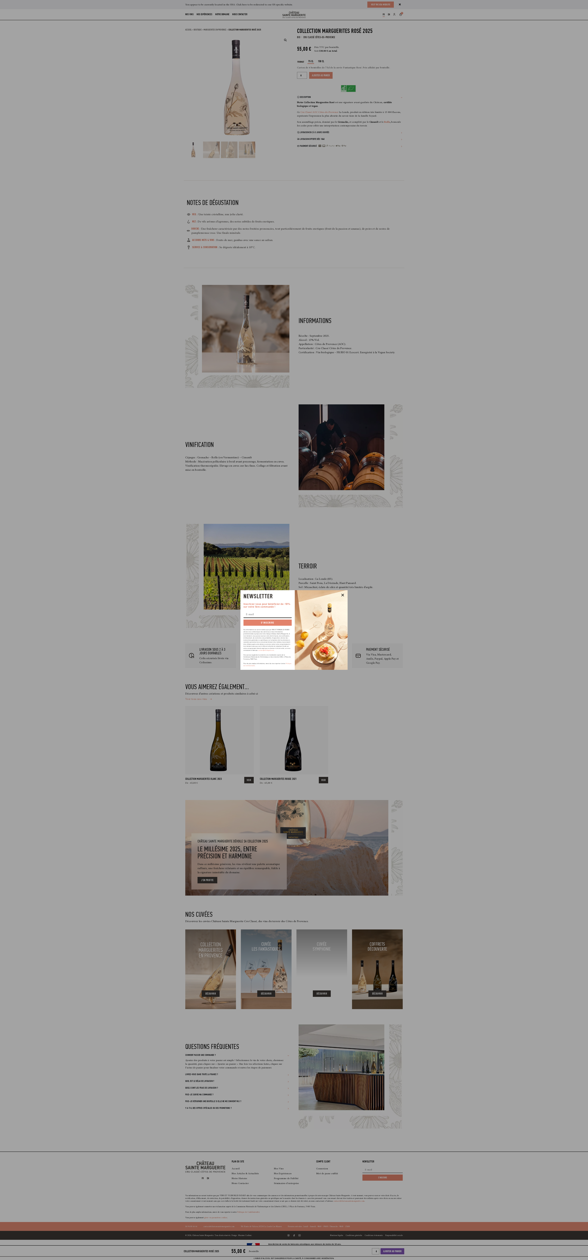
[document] (294, 630)
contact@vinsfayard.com (266, 650)
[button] (343, 595)
